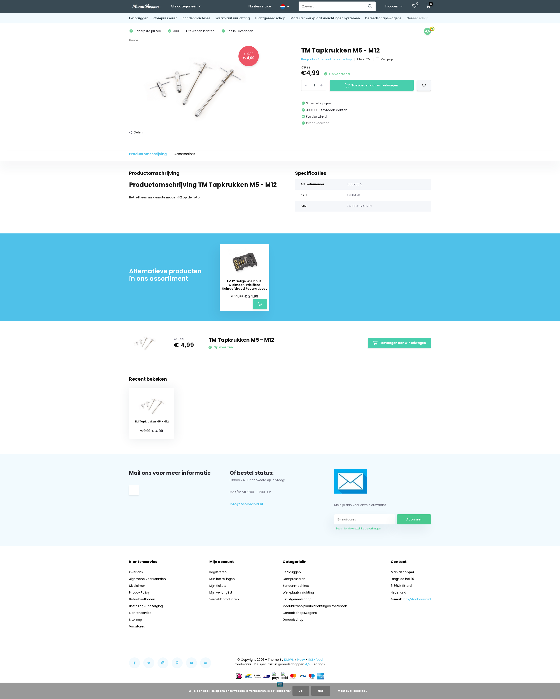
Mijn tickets (217, 585)
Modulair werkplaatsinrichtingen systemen (325, 18)
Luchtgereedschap (270, 18)
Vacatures (137, 626)
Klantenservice (259, 6)
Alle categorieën (184, 6)
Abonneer (414, 519)
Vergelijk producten (224, 599)
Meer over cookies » (352, 691)
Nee (321, 691)
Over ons (136, 572)
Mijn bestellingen (222, 579)
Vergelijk (387, 59)
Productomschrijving (148, 153)
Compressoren (165, 18)
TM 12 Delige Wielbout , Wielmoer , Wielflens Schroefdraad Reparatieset (244, 284)
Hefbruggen (138, 18)
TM (368, 59)
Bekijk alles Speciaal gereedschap (326, 59)
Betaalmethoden (142, 599)
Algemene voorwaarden (147, 579)
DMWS (289, 659)
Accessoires (184, 153)
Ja (301, 691)
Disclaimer (137, 585)
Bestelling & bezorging (146, 606)
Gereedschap (417, 18)
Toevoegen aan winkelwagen (374, 85)
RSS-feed (315, 659)
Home (133, 40)
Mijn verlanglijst (220, 592)
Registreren (218, 572)
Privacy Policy (139, 592)
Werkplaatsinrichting (232, 18)
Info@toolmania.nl (246, 504)
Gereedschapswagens (383, 18)
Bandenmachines (196, 18)
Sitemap (135, 619)
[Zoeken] (370, 6)
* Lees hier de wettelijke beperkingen (357, 528)
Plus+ (301, 659)
